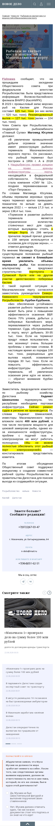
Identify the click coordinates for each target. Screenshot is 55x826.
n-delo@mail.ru (29, 551)
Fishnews (8, 78)
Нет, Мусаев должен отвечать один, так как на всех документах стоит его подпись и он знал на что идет (29, 810)
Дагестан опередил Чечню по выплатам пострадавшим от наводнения (22, 730)
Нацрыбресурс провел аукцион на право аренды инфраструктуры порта (30, 168)
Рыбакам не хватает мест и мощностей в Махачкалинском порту (24, 16)
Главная (6, 15)
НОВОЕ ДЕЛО (11, 4)
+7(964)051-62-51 (28, 563)
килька (25, 491)
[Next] (49, 593)
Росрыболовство (11, 491)
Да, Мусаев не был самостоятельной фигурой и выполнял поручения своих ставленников (26, 797)
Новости (15, 15)
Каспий (5, 497)
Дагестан (17, 497)
